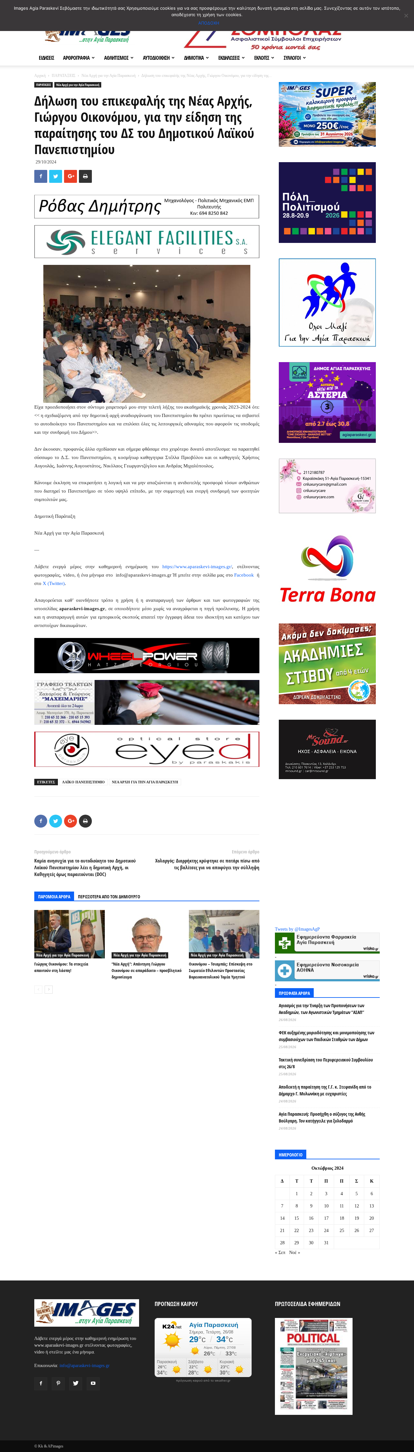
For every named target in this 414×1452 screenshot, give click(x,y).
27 (371, 1230)
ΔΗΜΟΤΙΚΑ (194, 57)
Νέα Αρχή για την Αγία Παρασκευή (109, 75)
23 (311, 1230)
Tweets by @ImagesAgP (297, 929)
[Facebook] (40, 1383)
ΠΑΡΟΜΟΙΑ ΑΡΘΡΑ (54, 896)
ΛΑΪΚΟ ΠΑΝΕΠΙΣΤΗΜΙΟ (83, 782)
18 (342, 1218)
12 (356, 1206)
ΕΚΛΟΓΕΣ (261, 57)
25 (342, 1230)
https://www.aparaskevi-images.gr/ (197, 566)
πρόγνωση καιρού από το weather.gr (203, 1380)
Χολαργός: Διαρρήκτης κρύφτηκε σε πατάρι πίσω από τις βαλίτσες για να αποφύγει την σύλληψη (207, 864)
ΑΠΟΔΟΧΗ (208, 23)
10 (326, 1206)
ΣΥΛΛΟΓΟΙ (292, 57)
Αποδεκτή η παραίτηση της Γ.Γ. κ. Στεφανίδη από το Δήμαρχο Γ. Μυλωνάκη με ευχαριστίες (325, 1090)
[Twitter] (75, 1383)
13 (371, 1206)
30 (311, 1242)
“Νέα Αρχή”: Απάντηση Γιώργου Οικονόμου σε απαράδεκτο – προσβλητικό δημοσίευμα (146, 970)
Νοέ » (294, 1252)
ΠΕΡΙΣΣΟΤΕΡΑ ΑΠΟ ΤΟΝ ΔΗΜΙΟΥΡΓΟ (109, 896)
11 (342, 1206)
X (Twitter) (54, 583)
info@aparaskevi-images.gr (85, 1365)
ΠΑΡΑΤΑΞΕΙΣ (63, 75)
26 (356, 1230)
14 (282, 1218)
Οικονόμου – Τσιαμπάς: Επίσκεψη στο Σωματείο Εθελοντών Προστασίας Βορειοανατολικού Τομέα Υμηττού (220, 970)
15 (296, 1218)
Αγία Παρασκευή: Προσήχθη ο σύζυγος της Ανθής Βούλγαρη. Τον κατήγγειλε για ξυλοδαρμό (322, 1117)
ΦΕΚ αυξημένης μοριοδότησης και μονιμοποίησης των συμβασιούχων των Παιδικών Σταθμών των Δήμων (326, 1035)
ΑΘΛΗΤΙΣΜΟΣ (116, 57)
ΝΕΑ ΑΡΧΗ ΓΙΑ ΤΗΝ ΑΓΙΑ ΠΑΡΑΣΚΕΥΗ (145, 782)
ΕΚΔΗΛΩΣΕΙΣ (229, 57)
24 (326, 1230)
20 (371, 1218)
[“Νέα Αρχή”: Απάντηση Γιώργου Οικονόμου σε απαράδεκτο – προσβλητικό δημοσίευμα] (147, 934)
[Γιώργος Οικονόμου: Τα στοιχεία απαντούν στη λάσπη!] (69, 934)
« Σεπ (280, 1252)
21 (282, 1230)
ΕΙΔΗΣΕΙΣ (46, 57)
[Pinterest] (58, 1383)
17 (326, 1218)
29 (296, 1242)
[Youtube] (93, 1383)
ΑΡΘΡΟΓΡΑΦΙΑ (76, 57)
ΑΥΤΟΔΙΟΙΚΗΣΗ (156, 57)
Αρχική (40, 75)
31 (326, 1242)
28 (282, 1242)
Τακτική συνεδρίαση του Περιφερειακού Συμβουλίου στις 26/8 (326, 1063)
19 (356, 1218)
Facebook (244, 575)
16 (311, 1218)
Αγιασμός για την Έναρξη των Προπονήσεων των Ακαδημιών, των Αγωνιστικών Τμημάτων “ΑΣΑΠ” (321, 1008)
